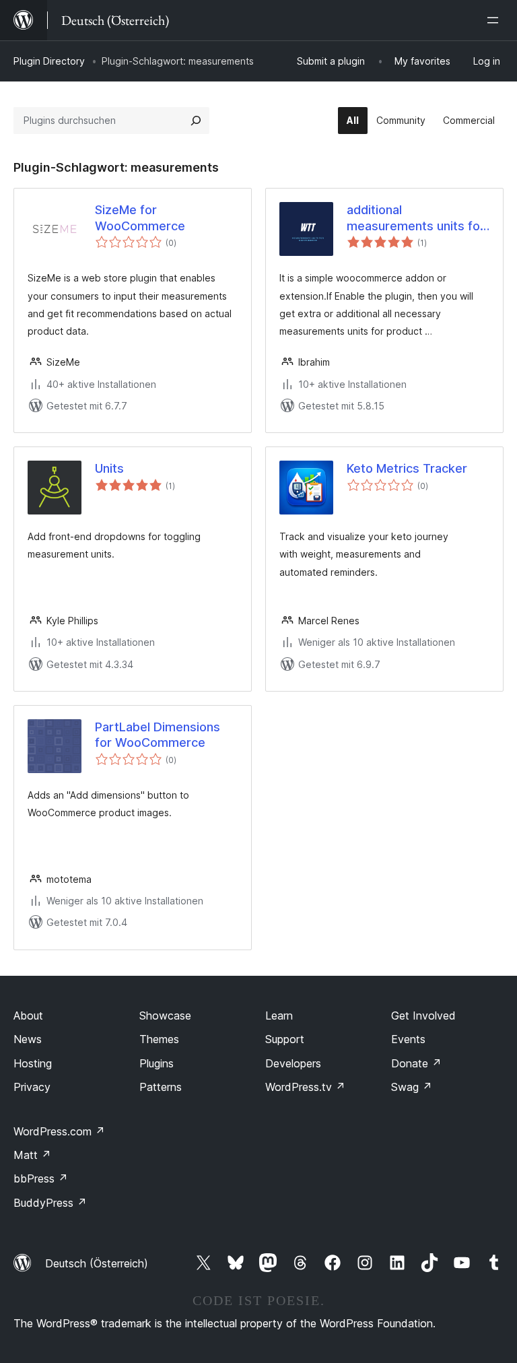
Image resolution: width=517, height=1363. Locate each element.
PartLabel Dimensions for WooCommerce (157, 735)
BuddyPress (50, 1202)
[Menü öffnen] (495, 20)
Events (408, 1039)
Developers (293, 1063)
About (28, 1015)
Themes (159, 1039)
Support (284, 1039)
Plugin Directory (49, 61)
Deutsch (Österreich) (96, 1263)
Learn (279, 1015)
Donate (416, 1063)
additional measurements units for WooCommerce (416, 218)
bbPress (40, 1178)
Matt (32, 1155)
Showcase (165, 1015)
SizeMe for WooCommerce (140, 217)
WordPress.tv (305, 1087)
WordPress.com (59, 1131)
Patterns (160, 1087)
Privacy (31, 1087)
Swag (411, 1087)
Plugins (156, 1063)
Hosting (32, 1063)
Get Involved (423, 1015)
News (27, 1039)
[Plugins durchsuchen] (195, 120)
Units (109, 468)
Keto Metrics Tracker (407, 468)
